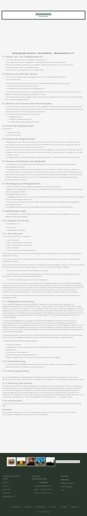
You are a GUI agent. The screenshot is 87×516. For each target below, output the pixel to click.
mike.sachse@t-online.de (73, 490)
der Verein (52, 507)
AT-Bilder (63, 507)
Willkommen (15, 507)
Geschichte (27, 507)
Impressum (75, 507)
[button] (83, 8)
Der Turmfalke (40, 507)
